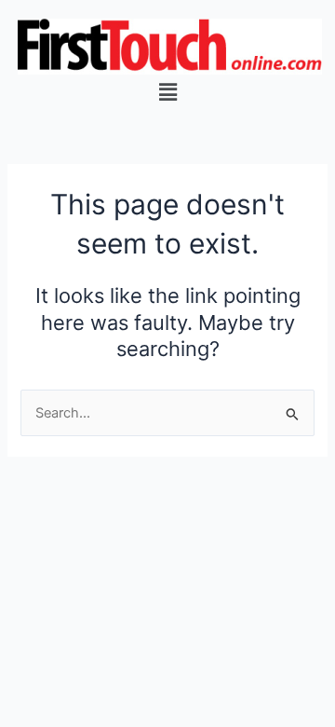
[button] (167, 92)
